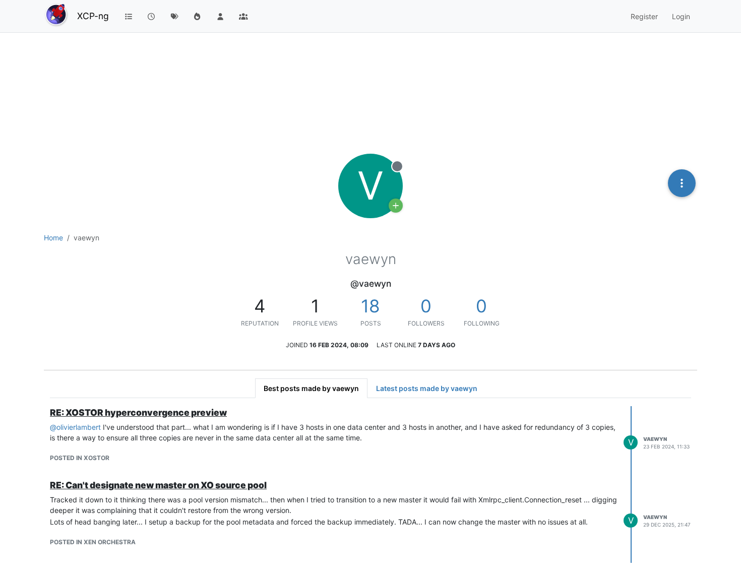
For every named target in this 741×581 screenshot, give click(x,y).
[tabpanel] (370, 484)
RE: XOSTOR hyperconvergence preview (138, 412)
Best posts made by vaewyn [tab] (311, 388)
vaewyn (655, 439)
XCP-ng (93, 16)
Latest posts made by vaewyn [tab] (426, 388)
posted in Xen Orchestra (93, 542)
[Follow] (396, 206)
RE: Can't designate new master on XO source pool (158, 485)
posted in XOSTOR (79, 458)
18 (370, 305)
